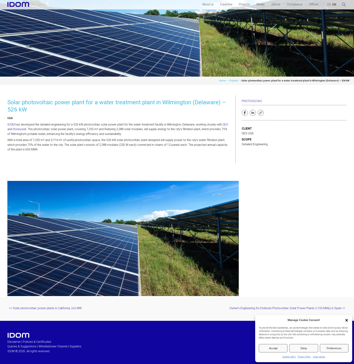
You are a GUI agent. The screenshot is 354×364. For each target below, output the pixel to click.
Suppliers (75, 346)
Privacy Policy (304, 357)
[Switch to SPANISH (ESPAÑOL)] (329, 5)
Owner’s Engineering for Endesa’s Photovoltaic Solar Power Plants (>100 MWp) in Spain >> (287, 308)
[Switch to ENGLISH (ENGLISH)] (334, 5)
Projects (244, 4)
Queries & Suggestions (22, 346)
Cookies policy (289, 357)
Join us (275, 4)
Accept (273, 348)
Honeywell (19, 129)
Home (222, 80)
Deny (304, 348)
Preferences (334, 348)
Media (260, 4)
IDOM (11, 124)
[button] (346, 320)
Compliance (294, 4)
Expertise (226, 4)
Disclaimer (14, 342)
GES (225, 124)
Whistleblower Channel (53, 346)
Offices (313, 4)
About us (208, 4)
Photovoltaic (252, 101)
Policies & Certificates (37, 342)
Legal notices (319, 357)
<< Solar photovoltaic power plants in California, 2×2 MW (45, 308)
